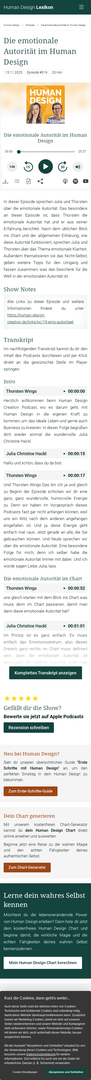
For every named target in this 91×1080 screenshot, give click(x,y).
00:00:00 (45, 391)
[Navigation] (82, 7)
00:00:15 (45, 453)
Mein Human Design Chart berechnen (43, 962)
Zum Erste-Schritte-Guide (30, 791)
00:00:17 (45, 475)
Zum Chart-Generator (27, 867)
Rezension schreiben (28, 727)
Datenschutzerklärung (41, 1054)
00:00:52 (45, 588)
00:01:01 (45, 625)
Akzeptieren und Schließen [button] (66, 1072)
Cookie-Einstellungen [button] (25, 1072)
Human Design (28, 7)
